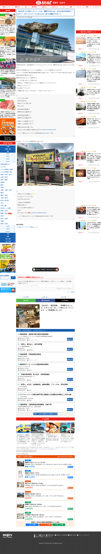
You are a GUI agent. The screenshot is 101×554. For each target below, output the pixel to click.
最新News (17, 6)
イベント (79, 6)
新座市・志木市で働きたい (25, 330)
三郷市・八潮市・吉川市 (6, 190)
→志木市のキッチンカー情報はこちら (27, 227)
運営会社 (43, 535)
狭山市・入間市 (4, 218)
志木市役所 (25, 451)
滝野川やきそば (32, 451)
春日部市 (3, 182)
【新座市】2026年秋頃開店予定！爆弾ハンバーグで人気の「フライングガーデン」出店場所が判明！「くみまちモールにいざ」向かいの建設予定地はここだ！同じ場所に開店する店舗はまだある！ (93, 76)
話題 (71, 6)
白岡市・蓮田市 (4, 179)
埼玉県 (30, 17)
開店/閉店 (34, 6)
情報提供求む (51, 535)
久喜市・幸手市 (4, 177)
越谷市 (2, 185)
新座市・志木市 (59, 3)
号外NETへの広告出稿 (61, 535)
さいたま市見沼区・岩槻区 (7, 169)
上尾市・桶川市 (4, 197)
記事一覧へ (45, 297)
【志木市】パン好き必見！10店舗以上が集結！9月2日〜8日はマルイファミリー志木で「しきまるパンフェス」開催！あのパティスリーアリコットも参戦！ (7, 93)
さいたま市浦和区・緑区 (6, 172)
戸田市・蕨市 (4, 205)
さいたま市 (3, 166)
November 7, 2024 (48, 133)
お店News (44, 6)
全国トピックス (6, 6)
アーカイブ (96, 6)
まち (64, 6)
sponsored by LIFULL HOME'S (65, 456)
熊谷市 (2, 192)
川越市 (2, 221)
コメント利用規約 (71, 292)
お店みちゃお (54, 6)
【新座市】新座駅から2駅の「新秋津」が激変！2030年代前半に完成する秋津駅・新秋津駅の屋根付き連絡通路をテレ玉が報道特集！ (93, 107)
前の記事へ (27, 297)
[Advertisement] (88, 20)
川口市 (2, 203)
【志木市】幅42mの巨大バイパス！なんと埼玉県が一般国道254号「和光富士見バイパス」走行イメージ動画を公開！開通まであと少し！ (93, 211)
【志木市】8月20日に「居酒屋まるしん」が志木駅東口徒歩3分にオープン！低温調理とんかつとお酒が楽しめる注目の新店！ (94, 226)
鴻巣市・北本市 (4, 195)
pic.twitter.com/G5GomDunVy (38, 212)
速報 (87, 6)
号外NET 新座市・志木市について (43, 536)
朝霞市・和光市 (6, 213)
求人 (26, 6)
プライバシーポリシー (83, 535)
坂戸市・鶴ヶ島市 (5, 200)
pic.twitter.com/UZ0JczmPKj (48, 129)
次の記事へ (64, 297)
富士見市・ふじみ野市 (6, 208)
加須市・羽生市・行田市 (6, 174)
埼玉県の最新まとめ (5, 164)
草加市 (2, 187)
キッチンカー (19, 451)
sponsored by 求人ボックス (39, 330)
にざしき (26, 453)
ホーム (37, 535)
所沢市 (2, 216)
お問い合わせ (73, 535)
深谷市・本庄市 (4, 223)
